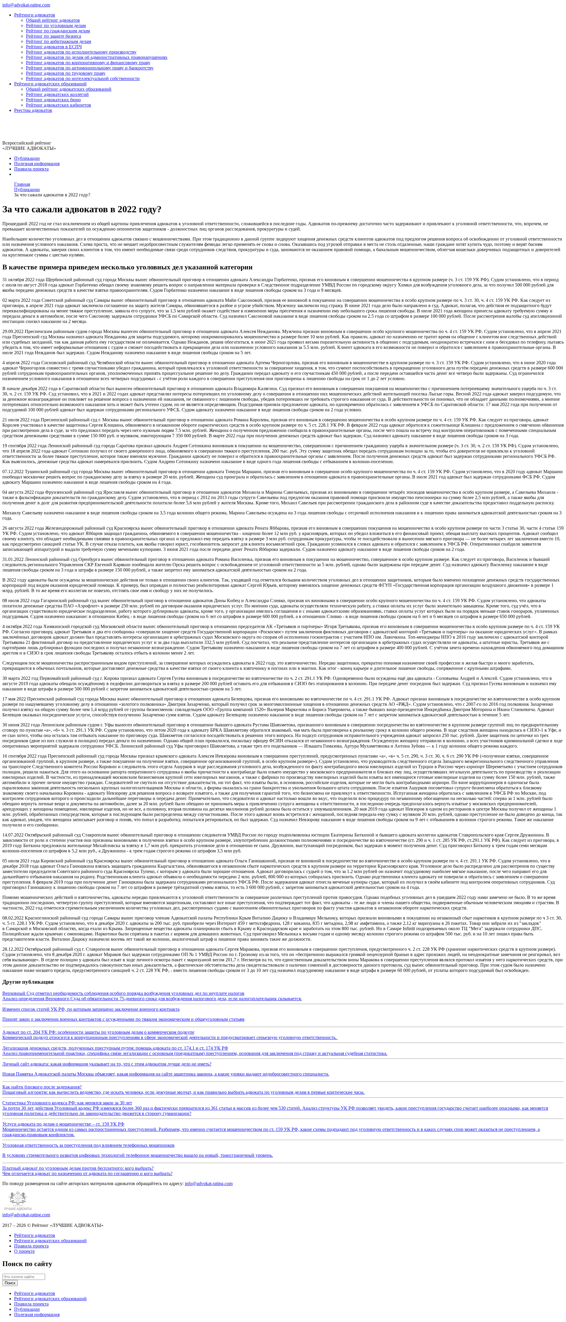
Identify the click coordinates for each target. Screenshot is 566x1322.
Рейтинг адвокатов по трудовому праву (66, 73)
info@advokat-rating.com (26, 4)
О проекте (24, 1251)
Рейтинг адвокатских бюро (53, 99)
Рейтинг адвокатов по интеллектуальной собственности (83, 78)
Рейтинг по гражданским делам (58, 30)
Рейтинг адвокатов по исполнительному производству (81, 51)
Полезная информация (37, 163)
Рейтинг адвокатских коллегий (57, 94)
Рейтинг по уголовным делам (56, 25)
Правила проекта (31, 168)
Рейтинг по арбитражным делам (58, 41)
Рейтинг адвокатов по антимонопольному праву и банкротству (90, 67)
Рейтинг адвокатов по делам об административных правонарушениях (96, 57)
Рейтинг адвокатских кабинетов (58, 104)
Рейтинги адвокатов (34, 14)
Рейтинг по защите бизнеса (53, 36)
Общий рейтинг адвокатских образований (68, 89)
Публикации (27, 158)
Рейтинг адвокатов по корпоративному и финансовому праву (88, 62)
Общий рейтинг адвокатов (53, 20)
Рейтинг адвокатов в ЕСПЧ (54, 46)
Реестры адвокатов (33, 110)
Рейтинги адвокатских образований (50, 83)
